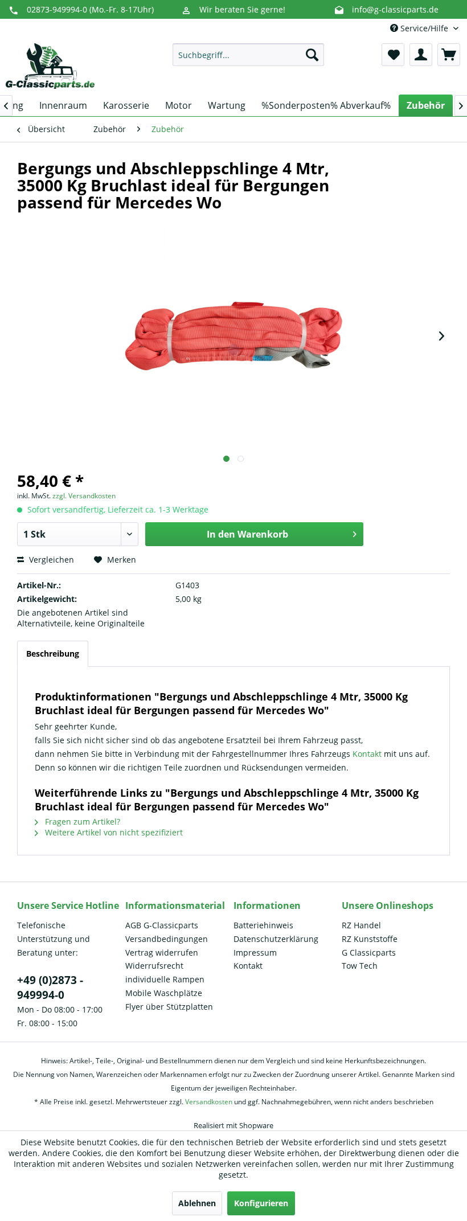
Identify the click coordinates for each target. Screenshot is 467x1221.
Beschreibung (52, 653)
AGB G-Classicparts (161, 925)
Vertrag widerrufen (161, 952)
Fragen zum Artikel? (81, 821)
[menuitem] (249, 54)
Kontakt (368, 753)
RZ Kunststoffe (370, 938)
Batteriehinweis (263, 925)
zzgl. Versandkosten (84, 496)
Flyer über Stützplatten (169, 1006)
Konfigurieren (261, 1203)
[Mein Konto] (420, 54)
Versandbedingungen (166, 938)
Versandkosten (208, 1102)
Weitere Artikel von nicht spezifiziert (113, 832)
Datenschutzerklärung (275, 938)
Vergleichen (50, 559)
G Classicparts (369, 952)
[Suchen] (312, 54)
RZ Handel (361, 925)
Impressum (255, 952)
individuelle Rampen (164, 979)
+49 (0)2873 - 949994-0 (50, 987)
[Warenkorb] (448, 54)
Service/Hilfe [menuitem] (424, 28)
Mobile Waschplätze (163, 993)
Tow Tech (360, 965)
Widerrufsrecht (154, 965)
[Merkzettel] (393, 54)
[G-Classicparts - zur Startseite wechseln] (50, 66)
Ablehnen (197, 1203)
